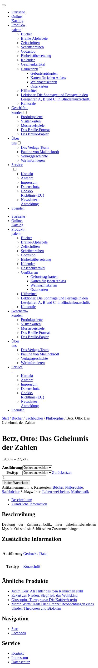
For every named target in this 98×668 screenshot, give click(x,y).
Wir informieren (33, 160)
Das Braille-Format (35, 130)
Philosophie (55, 418)
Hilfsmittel (29, 90)
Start (5, 418)
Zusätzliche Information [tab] (29, 504)
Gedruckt (30, 554)
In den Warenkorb (16, 483)
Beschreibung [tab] (21, 500)
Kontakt (27, 174)
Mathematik (80, 492)
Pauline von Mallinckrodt (40, 152)
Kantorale (28, 103)
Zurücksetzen (62, 472)
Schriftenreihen (32, 47)
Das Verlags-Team (35, 147)
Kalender (28, 60)
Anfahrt (27, 178)
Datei (43, 554)
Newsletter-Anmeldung (30, 202)
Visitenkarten (31, 121)
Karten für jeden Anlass (48, 78)
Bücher (26, 34)
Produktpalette (32, 117)
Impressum (29, 182)
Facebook (18, 633)
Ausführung (12, 467)
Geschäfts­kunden (19, 313)
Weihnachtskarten (43, 82)
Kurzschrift (31, 566)
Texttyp (12, 472)
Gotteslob (28, 51)
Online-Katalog (17, 18)
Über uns (15, 343)
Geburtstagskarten (44, 73)
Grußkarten (29, 69)
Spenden (17, 208)
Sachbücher (34, 418)
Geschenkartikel (33, 64)
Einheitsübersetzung (36, 56)
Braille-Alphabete (34, 38)
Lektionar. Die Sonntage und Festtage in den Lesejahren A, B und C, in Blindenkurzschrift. (55, 97)
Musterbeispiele (32, 125)
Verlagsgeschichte (34, 156)
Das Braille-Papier (35, 134)
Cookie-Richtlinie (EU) (32, 193)
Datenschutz (30, 187)
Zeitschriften (30, 43)
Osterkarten (39, 86)
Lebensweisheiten (55, 492)
